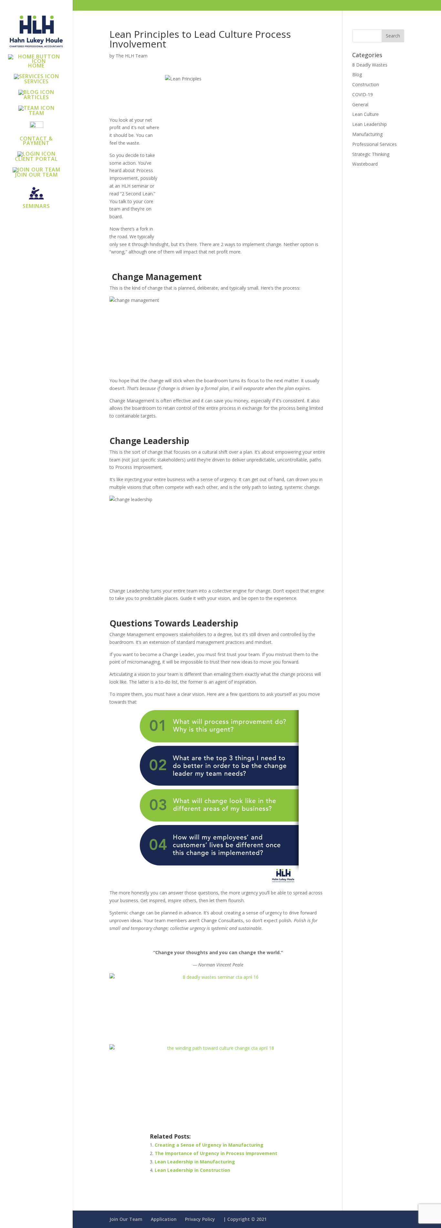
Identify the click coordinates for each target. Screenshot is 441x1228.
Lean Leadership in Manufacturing (195, 1162)
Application (164, 1219)
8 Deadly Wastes (369, 65)
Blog (357, 74)
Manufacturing (367, 134)
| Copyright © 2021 (245, 1219)
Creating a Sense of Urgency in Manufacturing (209, 1145)
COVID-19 (362, 94)
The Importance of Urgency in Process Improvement (216, 1153)
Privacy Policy (200, 1219)
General (360, 104)
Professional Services (374, 144)
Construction (365, 84)
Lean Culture (365, 114)
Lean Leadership (369, 124)
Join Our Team (125, 1219)
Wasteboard (365, 164)
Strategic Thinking (370, 154)
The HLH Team (132, 56)
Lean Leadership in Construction (192, 1170)
